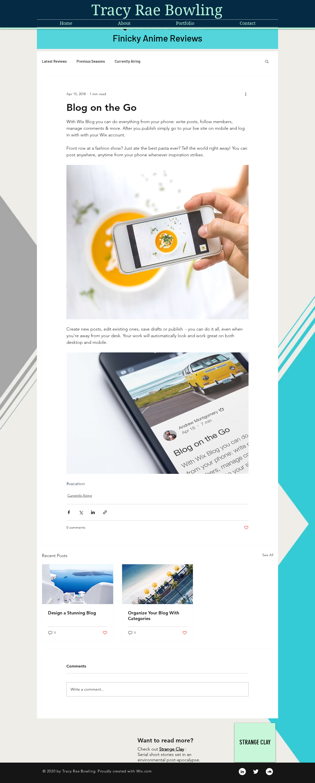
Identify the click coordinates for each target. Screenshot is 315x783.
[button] (267, 61)
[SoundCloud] (269, 771)
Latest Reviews (54, 61)
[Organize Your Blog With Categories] (157, 584)
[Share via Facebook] (68, 512)
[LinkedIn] (242, 771)
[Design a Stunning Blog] (77, 584)
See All (267, 555)
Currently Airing (127, 61)
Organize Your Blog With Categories (153, 615)
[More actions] (246, 94)
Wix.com (144, 771)
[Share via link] (105, 512)
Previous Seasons (91, 61)
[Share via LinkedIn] (93, 512)
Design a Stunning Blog (72, 613)
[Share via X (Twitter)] (81, 512)
